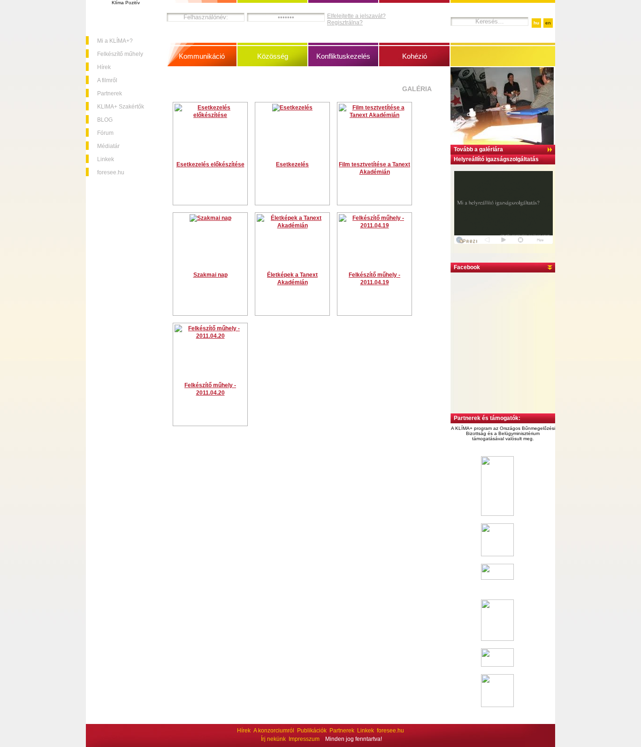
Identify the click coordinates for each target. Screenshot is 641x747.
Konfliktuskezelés (343, 56)
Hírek (104, 67)
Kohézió (414, 56)
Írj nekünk (273, 739)
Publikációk (312, 730)
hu (536, 22)
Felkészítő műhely (120, 54)
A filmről (107, 80)
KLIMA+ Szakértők (120, 106)
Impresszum (304, 739)
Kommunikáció (202, 56)
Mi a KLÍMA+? (115, 41)
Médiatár (108, 146)
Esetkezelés (292, 164)
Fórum (105, 133)
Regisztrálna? (345, 22)
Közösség (272, 56)
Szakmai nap (210, 275)
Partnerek (109, 93)
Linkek (105, 159)
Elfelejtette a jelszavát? (356, 16)
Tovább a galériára (478, 149)
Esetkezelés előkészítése (210, 164)
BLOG (105, 120)
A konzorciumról (273, 730)
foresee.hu (110, 172)
